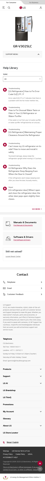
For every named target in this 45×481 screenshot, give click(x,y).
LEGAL (30, 454)
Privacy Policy (8, 454)
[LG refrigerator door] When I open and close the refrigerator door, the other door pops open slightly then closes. (24, 194)
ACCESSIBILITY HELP (10, 457)
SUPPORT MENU (12, 54)
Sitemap (6, 451)
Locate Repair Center (13, 256)
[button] (22, 376)
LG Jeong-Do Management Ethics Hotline (24, 477)
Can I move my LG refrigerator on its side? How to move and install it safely (24, 149)
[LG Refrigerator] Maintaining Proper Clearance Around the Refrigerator (25, 133)
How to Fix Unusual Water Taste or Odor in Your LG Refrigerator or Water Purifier (24, 113)
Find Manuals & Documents (23, 225)
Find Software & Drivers (22, 240)
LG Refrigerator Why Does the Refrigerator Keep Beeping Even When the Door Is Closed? (23, 171)
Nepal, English (12, 442)
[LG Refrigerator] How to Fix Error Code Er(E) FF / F (24, 93)
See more (36, 209)
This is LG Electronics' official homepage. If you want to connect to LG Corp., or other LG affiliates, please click (22, 468)
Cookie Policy (20, 454)
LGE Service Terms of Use (21, 451)
